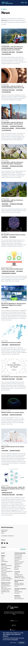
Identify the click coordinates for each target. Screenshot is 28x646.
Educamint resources (19, 583)
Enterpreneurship (18, 554)
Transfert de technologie (20, 553)
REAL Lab (17, 567)
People (2, 557)
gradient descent (15, 450)
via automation (6, 54)
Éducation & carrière (5, 582)
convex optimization (16, 414)
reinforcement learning (9, 273)
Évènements (17, 595)
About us (3, 555)
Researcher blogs (15, 344)
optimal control (20, 128)
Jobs (2, 558)
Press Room (17, 593)
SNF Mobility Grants (5, 591)
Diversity (16, 586)
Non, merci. (13, 642)
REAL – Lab (3, 587)
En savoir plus (15, 639)
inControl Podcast (18, 591)
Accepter (21, 642)
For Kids (16, 573)
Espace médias (4, 561)
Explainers (19, 52)
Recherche (3, 564)
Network (3, 560)
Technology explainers (19, 584)
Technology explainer (8, 52)
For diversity (17, 571)
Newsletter (17, 590)
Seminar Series (18, 597)
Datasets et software (5, 580)
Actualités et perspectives (20, 588)
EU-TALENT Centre (5, 590)
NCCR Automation (7, 527)
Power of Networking (19, 576)
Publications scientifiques (6, 578)
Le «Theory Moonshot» (6, 577)
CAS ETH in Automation (6, 588)
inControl (5, 237)
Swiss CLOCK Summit (19, 598)
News (4, 9)
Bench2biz (17, 569)
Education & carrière (8, 128)
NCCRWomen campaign (20, 577)
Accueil (3, 553)
